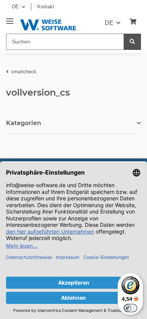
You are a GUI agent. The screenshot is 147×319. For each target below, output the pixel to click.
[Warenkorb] (133, 21)
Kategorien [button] (23, 123)
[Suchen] (132, 42)
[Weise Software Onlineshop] (48, 24)
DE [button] (15, 6)
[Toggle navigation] (10, 18)
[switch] (130, 308)
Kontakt (45, 6)
